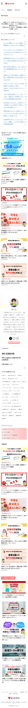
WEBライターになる (9, 429)
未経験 (11, 415)
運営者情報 (9, 10)
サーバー (16, 390)
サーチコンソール (6, 390)
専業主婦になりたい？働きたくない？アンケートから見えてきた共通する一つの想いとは (14, 113)
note (4, 378)
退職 (4, 418)
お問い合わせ (17, 10)
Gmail (20, 375)
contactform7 (11, 375)
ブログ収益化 (5, 394)
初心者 (13, 409)
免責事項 (22, 692)
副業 (20, 409)
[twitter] (10, 338)
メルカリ (5, 400)
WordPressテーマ (12, 378)
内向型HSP (5, 409)
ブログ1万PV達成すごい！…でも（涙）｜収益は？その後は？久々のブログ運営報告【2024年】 (14, 96)
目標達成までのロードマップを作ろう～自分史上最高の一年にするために (14, 61)
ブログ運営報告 (16, 394)
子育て (4, 415)
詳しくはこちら (14, 342)
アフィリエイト (6, 387)
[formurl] (14, 338)
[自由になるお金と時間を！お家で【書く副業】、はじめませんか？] (10, 4)
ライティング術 (6, 403)
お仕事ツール (16, 381)
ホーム (3, 10)
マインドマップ (14, 397)
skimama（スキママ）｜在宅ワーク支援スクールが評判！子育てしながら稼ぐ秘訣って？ (14, 105)
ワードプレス (6, 406)
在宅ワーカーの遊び (7, 412)
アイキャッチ (6, 384)
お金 (24, 381)
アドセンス (15, 384)
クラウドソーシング (18, 387)
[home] (17, 338)
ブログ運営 (7, 432)
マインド (5, 397)
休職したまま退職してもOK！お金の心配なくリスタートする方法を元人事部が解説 (14, 680)
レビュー (16, 403)
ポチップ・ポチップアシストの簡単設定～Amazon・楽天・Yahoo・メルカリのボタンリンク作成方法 (14, 87)
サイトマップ (4, 692)
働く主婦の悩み (16, 406)
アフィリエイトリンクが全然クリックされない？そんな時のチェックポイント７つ (14, 52)
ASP (3, 375)
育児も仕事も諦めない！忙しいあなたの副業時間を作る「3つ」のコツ (14, 69)
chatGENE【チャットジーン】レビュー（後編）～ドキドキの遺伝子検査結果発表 (14, 122)
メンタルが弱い (14, 400)
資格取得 (18, 415)
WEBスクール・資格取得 (10, 435)
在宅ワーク (18, 412)
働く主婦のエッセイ (9, 438)
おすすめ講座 (6, 381)
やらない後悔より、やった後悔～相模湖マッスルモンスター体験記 (14, 44)
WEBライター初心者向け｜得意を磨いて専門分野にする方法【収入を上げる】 (14, 77)
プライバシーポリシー (13, 692)
